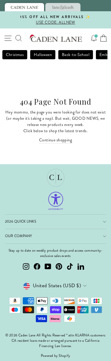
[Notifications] (93, 38)
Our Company (18, 236)
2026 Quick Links (20, 221)
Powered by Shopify (55, 355)
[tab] (24, 7)
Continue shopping (55, 140)
